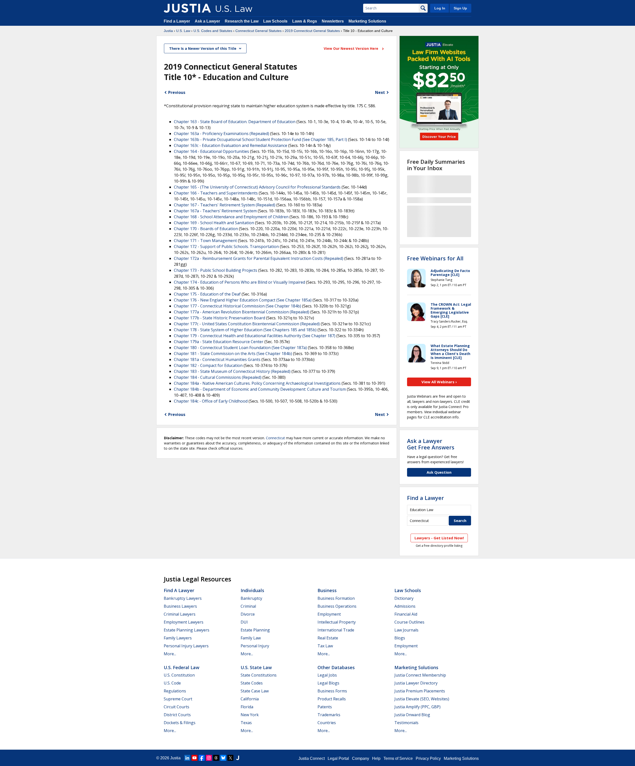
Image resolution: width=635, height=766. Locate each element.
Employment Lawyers (183, 622)
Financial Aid (405, 614)
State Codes (252, 683)
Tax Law (325, 646)
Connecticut (275, 438)
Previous (176, 92)
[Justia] (187, 8)
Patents (325, 707)
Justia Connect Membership (420, 675)
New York (250, 714)
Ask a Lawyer (208, 21)
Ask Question (439, 472)
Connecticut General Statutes (258, 31)
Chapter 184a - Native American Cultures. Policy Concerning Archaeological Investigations (257, 383)
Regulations (175, 691)
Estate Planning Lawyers (186, 630)
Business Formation (336, 598)
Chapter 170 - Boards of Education (206, 228)
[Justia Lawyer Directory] (238, 758)
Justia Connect (311, 758)
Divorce (248, 614)
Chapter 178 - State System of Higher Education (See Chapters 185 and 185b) (245, 329)
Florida (247, 707)
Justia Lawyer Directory (416, 683)
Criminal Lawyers (179, 614)
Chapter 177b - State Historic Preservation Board (219, 318)
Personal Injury (255, 646)
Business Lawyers (180, 606)
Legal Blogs (328, 683)
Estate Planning (255, 630)
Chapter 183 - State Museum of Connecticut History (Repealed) (232, 371)
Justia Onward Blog (412, 714)
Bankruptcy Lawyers (183, 598)
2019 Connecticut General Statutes (312, 31)
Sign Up (460, 8)
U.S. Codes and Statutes (212, 31)
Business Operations (337, 606)
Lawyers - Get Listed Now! (439, 537)
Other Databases (336, 667)
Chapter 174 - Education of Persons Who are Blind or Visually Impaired (239, 282)
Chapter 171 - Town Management (205, 240)
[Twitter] (230, 758)
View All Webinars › (439, 381)
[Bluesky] (223, 758)
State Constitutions (259, 675)
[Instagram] (209, 758)
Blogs (399, 638)
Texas (246, 722)
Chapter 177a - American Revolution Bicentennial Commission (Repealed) (241, 312)
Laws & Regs (304, 21)
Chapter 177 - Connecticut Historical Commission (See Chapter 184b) (237, 306)
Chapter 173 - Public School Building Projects (215, 270)
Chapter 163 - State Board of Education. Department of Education (234, 121)
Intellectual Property (337, 622)
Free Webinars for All (435, 258)
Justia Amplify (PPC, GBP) (417, 707)
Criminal (248, 606)
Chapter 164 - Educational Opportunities (211, 151)
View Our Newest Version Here (351, 48)
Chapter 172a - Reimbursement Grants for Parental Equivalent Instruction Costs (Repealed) (258, 258)
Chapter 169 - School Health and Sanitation (214, 222)
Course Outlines (409, 622)
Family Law (251, 638)
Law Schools (275, 21)
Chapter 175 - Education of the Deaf (207, 294)
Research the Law (241, 21)
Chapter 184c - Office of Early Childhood (211, 401)
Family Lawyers (178, 638)
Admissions (404, 606)
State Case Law (255, 691)
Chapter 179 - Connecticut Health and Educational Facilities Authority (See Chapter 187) (254, 335)
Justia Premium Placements (419, 691)
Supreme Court (178, 699)
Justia (168, 31)
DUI (244, 622)
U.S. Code (172, 683)
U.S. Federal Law (181, 667)
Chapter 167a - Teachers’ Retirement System (215, 211)
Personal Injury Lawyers (186, 646)
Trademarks (329, 714)
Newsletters (333, 21)
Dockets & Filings (179, 722)
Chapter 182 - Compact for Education (208, 365)
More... (170, 654)
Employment (329, 614)
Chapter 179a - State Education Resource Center (218, 341)
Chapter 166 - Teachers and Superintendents (216, 193)
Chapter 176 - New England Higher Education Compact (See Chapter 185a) (243, 300)
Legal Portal (338, 758)
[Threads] (216, 758)
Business (327, 590)
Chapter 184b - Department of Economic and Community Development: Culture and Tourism (260, 389)
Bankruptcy (251, 598)
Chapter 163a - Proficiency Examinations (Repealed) (221, 133)
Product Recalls (332, 699)
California (250, 699)
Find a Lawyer (177, 21)
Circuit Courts (176, 707)
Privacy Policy (428, 758)
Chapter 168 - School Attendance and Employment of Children (231, 216)
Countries (327, 722)
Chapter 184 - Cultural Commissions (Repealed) (217, 377)
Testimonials (406, 722)
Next (380, 92)
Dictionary (403, 598)
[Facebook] (202, 758)
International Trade (336, 630)
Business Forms (332, 691)
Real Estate (328, 638)
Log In (439, 8)
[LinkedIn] (187, 758)
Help (376, 758)
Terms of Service (398, 758)
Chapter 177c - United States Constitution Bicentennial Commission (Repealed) (247, 324)
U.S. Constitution (179, 675)
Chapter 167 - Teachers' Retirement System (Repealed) (224, 205)
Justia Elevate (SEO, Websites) (421, 699)
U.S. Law (183, 31)
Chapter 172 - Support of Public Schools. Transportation (226, 246)
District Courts (177, 714)
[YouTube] (194, 758)
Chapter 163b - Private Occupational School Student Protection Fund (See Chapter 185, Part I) (260, 139)
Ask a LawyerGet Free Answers (430, 444)
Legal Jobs (327, 675)
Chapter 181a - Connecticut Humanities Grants (217, 359)
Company (360, 758)
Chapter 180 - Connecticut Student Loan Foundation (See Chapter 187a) (240, 347)
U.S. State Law (256, 667)
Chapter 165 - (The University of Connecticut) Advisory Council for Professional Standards (257, 187)
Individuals (252, 590)
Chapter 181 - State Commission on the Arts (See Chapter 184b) (233, 353)
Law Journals (406, 630)
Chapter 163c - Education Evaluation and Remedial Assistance (230, 145)
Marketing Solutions (367, 21)
